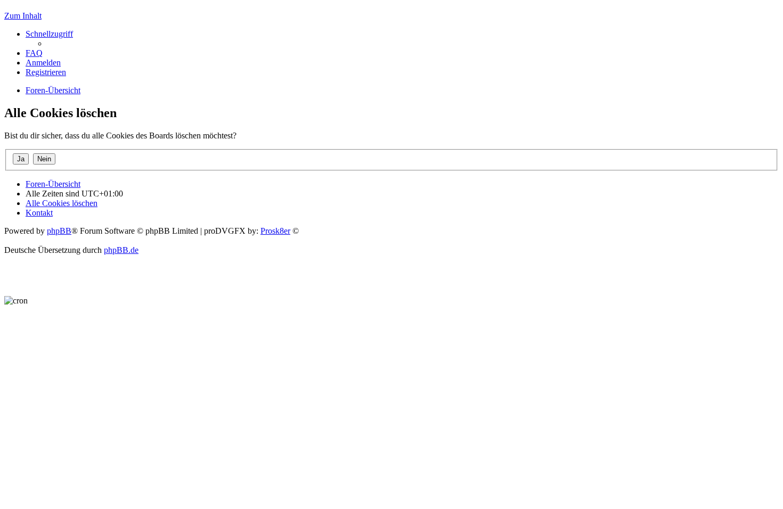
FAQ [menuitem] (34, 53)
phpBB (59, 230)
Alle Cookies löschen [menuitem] (61, 203)
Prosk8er (275, 230)
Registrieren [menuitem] (46, 72)
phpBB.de (121, 249)
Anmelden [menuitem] (43, 62)
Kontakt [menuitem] (39, 212)
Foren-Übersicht (53, 183)
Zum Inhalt (23, 15)
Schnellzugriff (49, 33)
